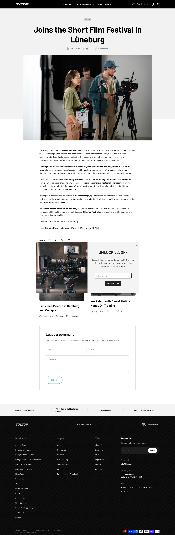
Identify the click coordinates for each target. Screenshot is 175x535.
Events (87, 20)
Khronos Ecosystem (23, 450)
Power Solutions (21, 488)
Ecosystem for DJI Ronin (25, 455)
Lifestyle (18, 517)
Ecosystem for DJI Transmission (28, 459)
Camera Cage (20, 445)
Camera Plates (21, 498)
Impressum (99, 459)
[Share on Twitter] (55, 240)
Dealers (98, 464)
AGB (97, 455)
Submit (153, 451)
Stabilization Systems (23, 464)
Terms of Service (108, 340)
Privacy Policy (92, 340)
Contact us (61, 450)
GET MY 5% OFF (113, 283)
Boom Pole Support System (26, 508)
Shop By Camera (84, 4)
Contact (108, 4)
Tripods (18, 484)
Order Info (61, 445)
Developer (99, 450)
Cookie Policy (56, 530)
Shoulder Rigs (20, 503)
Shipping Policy (63, 464)
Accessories (20, 512)
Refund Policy (62, 459)
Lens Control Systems (24, 469)
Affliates (98, 469)
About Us (98, 445)
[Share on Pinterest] (62, 240)
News (99, 4)
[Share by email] (68, 240)
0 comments (103, 48)
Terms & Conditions (23, 530)
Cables (18, 493)
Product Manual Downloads (68, 474)
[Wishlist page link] (133, 4)
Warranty (60, 455)
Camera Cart (20, 479)
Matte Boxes (20, 474)
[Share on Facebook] (49, 240)
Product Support (63, 469)
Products (67, 4)
